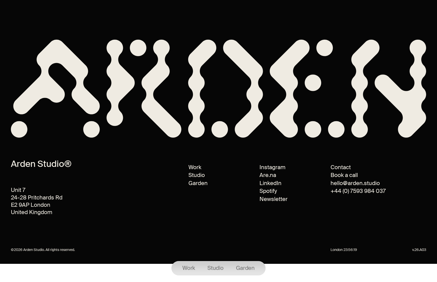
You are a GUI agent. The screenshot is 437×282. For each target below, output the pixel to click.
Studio (196, 175)
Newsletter (273, 199)
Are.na (267, 175)
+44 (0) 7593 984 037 (358, 191)
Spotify (268, 191)
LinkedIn (270, 183)
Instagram (272, 167)
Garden (198, 183)
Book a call (344, 175)
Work (194, 167)
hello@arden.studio (355, 183)
